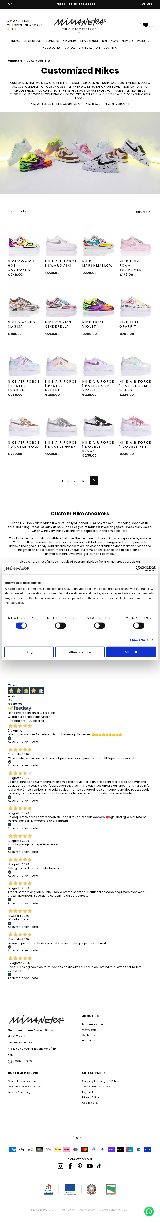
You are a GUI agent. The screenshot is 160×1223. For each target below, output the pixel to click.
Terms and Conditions (96, 1086)
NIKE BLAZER (94, 104)
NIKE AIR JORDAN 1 (117, 104)
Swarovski (75, 554)
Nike (105, 41)
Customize (88, 1035)
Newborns (34, 25)
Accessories (52, 48)
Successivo (37, 721)
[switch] (60, 625)
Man (25, 21)
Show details (139, 639)
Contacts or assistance (22, 1081)
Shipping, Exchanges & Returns (101, 1081)
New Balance (89, 41)
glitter (88, 554)
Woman (13, 21)
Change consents (109, 1209)
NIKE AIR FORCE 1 (42, 104)
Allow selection (80, 652)
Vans (114, 41)
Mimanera (69, 41)
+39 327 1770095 (23, 1061)
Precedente (17, 721)
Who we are (89, 1029)
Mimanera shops (92, 1024)
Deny (29, 652)
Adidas (15, 41)
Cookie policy (90, 1102)
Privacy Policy (90, 1097)
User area (146, 4)
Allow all (131, 652)
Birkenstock (33, 41)
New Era (127, 41)
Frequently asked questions (25, 1086)
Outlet (13, 29)
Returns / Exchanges (21, 1092)
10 (83, 481)
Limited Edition (89, 48)
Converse (52, 41)
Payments (88, 1092)
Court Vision (131, 562)
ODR (126, 1209)
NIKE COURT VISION (69, 104)
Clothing (110, 48)
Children (14, 25)
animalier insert (56, 554)
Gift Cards (88, 1040)
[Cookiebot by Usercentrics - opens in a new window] (138, 568)
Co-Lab (70, 48)
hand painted (103, 554)
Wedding (143, 41)
